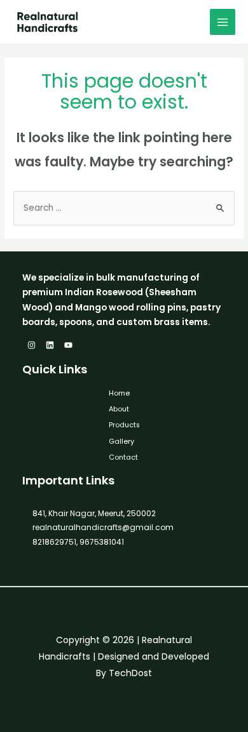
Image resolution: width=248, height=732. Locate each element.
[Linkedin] (50, 345)
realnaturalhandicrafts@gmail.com (103, 527)
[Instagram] (31, 345)
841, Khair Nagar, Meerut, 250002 (94, 513)
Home (119, 393)
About (119, 409)
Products (124, 425)
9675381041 (101, 541)
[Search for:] (124, 208)
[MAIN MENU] (223, 22)
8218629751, (55, 541)
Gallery (121, 441)
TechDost (130, 673)
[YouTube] (68, 345)
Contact (123, 457)
